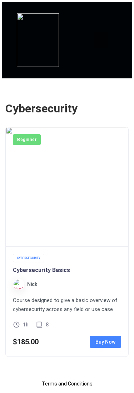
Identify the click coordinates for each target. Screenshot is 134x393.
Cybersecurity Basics (41, 270)
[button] (101, 40)
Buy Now (105, 342)
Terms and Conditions (67, 384)
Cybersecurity (28, 258)
